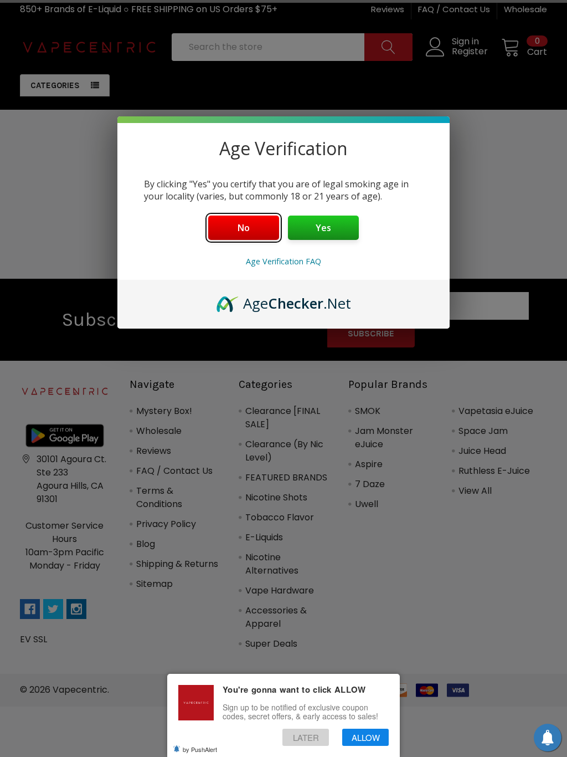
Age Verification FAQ (283, 261)
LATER (306, 737)
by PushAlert (200, 749)
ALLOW (366, 737)
